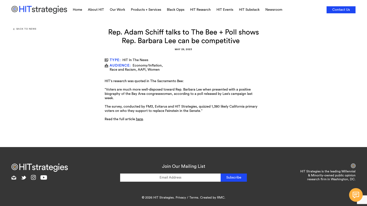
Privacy (181, 197)
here (139, 119)
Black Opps (175, 9)
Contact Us (341, 9)
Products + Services (146, 9)
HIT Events (224, 9)
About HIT (96, 9)
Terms (193, 197)
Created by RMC (212, 197)
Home (77, 9)
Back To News (26, 29)
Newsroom (273, 9)
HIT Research (200, 9)
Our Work (117, 9)
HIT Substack (249, 9)
